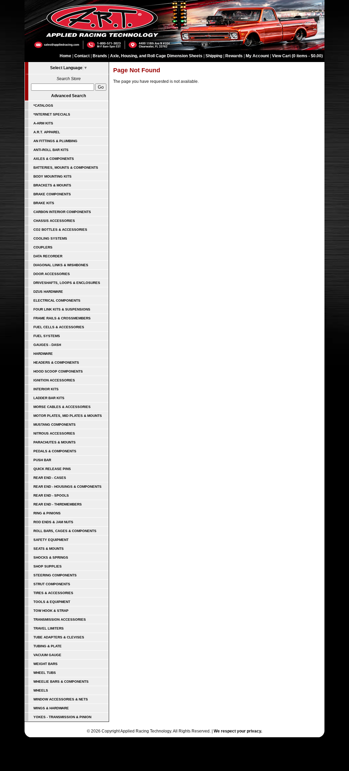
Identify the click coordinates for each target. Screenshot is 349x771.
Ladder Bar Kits (48, 398)
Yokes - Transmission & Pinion (62, 717)
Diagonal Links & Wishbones (60, 265)
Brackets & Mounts (52, 185)
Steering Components (55, 575)
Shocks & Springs (50, 557)
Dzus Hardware (48, 291)
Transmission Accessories (59, 619)
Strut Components (51, 584)
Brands (100, 56)
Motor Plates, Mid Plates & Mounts (67, 416)
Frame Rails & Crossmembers (62, 318)
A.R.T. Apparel (46, 132)
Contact (82, 56)
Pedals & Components (54, 451)
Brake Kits (43, 203)
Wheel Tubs (44, 673)
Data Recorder (47, 256)
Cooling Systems (50, 238)
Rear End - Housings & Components (67, 486)
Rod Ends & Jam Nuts (53, 522)
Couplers (42, 247)
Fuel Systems (46, 336)
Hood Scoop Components (58, 371)
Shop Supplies (47, 566)
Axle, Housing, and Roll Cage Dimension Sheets (156, 56)
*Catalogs (43, 105)
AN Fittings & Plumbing (55, 141)
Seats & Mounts (48, 548)
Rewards (234, 56)
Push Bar (42, 460)
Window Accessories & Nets (60, 699)
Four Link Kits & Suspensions (61, 309)
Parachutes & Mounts (54, 442)
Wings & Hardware (51, 708)
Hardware (43, 354)
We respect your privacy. (238, 731)
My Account (257, 56)
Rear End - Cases (49, 478)
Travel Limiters (48, 628)
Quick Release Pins (52, 469)
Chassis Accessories (54, 221)
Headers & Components (56, 362)
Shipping (214, 56)
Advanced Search (68, 95)
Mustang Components (54, 424)
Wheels (40, 690)
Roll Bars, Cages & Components (64, 531)
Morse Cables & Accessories (62, 407)
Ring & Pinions (47, 513)
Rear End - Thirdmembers (57, 504)
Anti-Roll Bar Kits (51, 150)
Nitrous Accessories (54, 433)
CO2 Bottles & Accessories (60, 229)
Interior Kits (46, 389)
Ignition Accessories (54, 380)
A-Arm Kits (43, 123)
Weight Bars (45, 664)
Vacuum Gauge (47, 655)
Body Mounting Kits (52, 176)
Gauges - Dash (47, 345)
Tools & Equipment (51, 602)
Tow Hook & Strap (51, 611)
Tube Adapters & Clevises (58, 637)
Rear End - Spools (51, 495)
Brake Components (52, 194)
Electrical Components (56, 300)
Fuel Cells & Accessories (58, 327)
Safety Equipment (51, 540)
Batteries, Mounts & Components (65, 167)
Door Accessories (51, 274)
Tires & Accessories (53, 593)
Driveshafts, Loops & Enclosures (66, 283)
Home (65, 56)
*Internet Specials (51, 114)
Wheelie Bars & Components (61, 681)
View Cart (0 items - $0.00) (297, 56)
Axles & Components (53, 159)
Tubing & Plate (47, 646)
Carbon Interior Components (62, 212)
